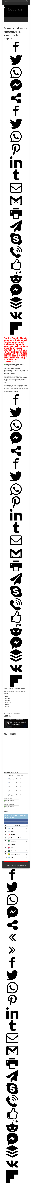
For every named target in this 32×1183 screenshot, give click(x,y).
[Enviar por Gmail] (16, 206)
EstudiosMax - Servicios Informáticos (16, 867)
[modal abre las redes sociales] (16, 104)
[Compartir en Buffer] (16, 308)
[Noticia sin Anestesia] (16, 13)
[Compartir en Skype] (16, 244)
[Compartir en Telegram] (16, 231)
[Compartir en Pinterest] (16, 155)
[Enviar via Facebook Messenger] (16, 91)
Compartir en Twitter (13, 691)
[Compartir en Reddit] (16, 283)
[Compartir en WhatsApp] (16, 78)
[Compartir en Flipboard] (16, 334)
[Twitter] (17, 4)
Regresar (6, 693)
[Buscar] (27, 1)
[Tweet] (16, 65)
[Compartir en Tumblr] (16, 180)
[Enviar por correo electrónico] (16, 193)
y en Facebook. (22, 691)
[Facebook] (15, 4)
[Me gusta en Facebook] (16, 270)
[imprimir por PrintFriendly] (16, 219)
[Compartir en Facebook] (16, 52)
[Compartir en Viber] (16, 257)
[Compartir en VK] (16, 321)
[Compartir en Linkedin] (16, 168)
